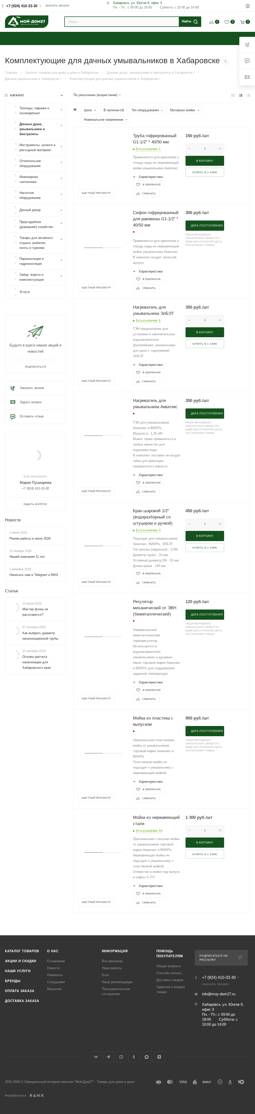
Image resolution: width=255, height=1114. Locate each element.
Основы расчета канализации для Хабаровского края (36, 662)
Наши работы (112, 968)
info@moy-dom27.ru (218, 994)
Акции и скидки (20, 961)
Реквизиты (55, 975)
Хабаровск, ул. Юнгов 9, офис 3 (137, 3)
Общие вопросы (168, 966)
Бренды (13, 981)
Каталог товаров (22, 951)
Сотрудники (56, 982)
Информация (115, 951)
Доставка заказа (22, 1001)
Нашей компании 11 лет (27, 556)
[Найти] (189, 21)
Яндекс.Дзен (159, 1057)
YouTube (121, 1057)
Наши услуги (18, 971)
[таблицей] (248, 95)
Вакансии (54, 989)
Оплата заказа (19, 991)
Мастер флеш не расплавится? (35, 611)
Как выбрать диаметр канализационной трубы (40, 635)
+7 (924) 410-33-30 (21, 6)
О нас (52, 951)
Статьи (11, 591)
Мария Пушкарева (35, 482)
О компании (56, 961)
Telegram (108, 1057)
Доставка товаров (169, 980)
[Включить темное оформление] (238, 5)
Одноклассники (133, 1057)
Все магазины (112, 961)
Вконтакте (95, 1057)
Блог (105, 975)
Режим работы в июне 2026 (30, 538)
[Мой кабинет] (248, 6)
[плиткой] (233, 95)
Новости (13, 520)
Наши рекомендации (117, 982)
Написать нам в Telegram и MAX (33, 575)
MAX (146, 1057)
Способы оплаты (169, 973)
